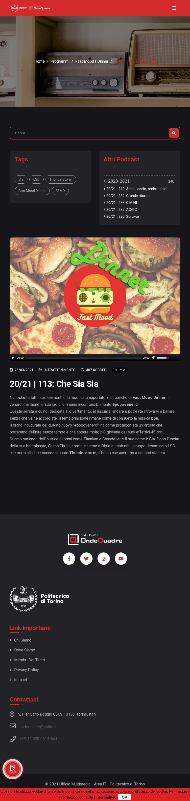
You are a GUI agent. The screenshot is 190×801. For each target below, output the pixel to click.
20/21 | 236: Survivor (122, 217)
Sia (21, 179)
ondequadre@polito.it (38, 726)
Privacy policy (26, 669)
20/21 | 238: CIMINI (121, 203)
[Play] (13, 358)
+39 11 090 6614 (34, 738)
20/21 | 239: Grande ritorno (127, 196)
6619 (55, 738)
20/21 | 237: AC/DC (121, 210)
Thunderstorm (60, 179)
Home (39, 61)
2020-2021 (118, 181)
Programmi (60, 61)
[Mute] (153, 358)
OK (124, 797)
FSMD (60, 191)
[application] (95, 357)
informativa (105, 797)
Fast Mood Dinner (32, 191)
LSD (36, 179)
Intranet (20, 679)
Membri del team (29, 660)
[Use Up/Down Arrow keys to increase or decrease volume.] (163, 357)
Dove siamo (24, 650)
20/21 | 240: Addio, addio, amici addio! (136, 189)
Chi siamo (22, 640)
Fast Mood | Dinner (91, 61)
